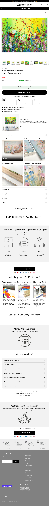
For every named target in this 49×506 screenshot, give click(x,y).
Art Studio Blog (28, 470)
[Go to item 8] (36, 63)
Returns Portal (28, 475)
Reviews (27, 463)
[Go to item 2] (9, 63)
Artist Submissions (29, 468)
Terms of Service (29, 480)
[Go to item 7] (32, 63)
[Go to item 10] (45, 63)
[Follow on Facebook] (3, 496)
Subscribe (16, 461)
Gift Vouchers (28, 465)
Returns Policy (28, 477)
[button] (1, 8)
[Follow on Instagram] (6, 496)
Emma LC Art (4, 68)
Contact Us (27, 460)
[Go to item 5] (22, 63)
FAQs (26, 473)
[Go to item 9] (41, 63)
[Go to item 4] (18, 63)
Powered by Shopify (16, 501)
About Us (27, 458)
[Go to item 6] (27, 63)
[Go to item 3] (13, 63)
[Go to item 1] (4, 63)
